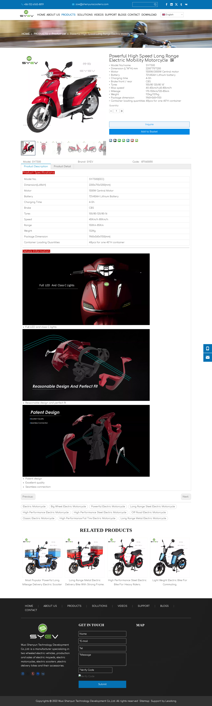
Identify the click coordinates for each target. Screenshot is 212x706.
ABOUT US (50, 606)
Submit (102, 684)
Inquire (149, 124)
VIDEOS (122, 606)
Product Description (36, 166)
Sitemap (144, 701)
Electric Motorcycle (34, 506)
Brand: (82, 162)
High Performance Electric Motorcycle (46, 512)
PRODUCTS (74, 606)
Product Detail (62, 166)
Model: (27, 162)
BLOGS (164, 606)
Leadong (170, 701)
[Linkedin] (171, 4)
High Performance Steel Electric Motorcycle (100, 512)
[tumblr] (181, 4)
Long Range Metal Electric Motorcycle (143, 518)
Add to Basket (149, 131)
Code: (136, 162)
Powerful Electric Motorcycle (108, 506)
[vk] (186, 4)
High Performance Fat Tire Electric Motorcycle (87, 518)
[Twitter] (176, 4)
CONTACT (31, 610)
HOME (29, 606)
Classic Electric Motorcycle (38, 518)
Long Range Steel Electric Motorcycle (152, 506)
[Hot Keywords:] (155, 4)
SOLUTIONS (99, 606)
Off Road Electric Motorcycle (149, 512)
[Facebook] (166, 4)
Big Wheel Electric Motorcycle (68, 506)
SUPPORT (144, 606)
